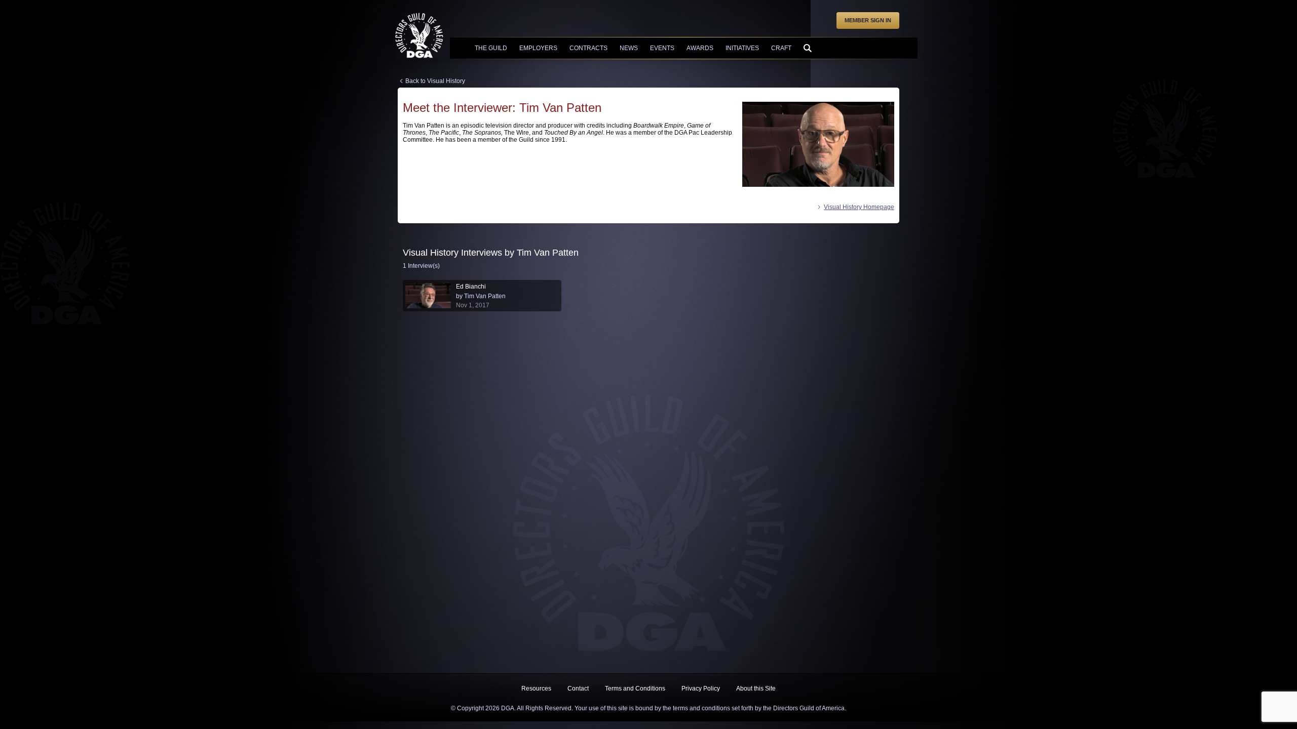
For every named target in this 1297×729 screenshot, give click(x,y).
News (629, 48)
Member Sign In (868, 20)
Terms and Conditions (635, 688)
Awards (699, 48)
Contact (578, 688)
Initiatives (742, 48)
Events (662, 48)
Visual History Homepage (859, 207)
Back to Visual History (435, 81)
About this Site (756, 688)
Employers (538, 48)
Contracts (588, 48)
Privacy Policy (700, 688)
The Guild (491, 48)
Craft (781, 48)
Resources (536, 688)
